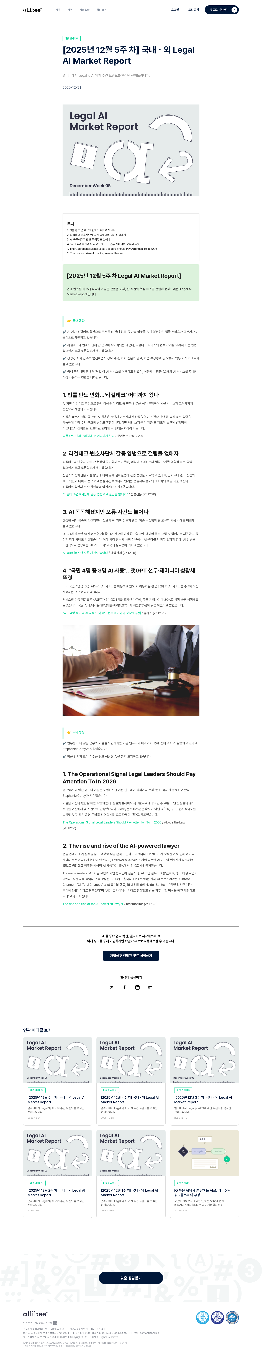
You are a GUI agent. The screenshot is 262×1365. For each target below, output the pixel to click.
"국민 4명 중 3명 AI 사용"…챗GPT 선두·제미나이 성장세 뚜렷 (102, 613)
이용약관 (27, 1322)
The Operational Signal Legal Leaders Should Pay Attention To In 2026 (112, 822)
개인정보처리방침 (43, 1322)
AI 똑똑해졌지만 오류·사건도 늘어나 (85, 553)
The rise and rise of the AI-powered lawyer (93, 904)
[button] (58, 9)
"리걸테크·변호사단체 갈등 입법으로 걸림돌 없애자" (95, 494)
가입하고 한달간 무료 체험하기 (131, 956)
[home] (32, 10)
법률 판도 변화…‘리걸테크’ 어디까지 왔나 (89, 436)
